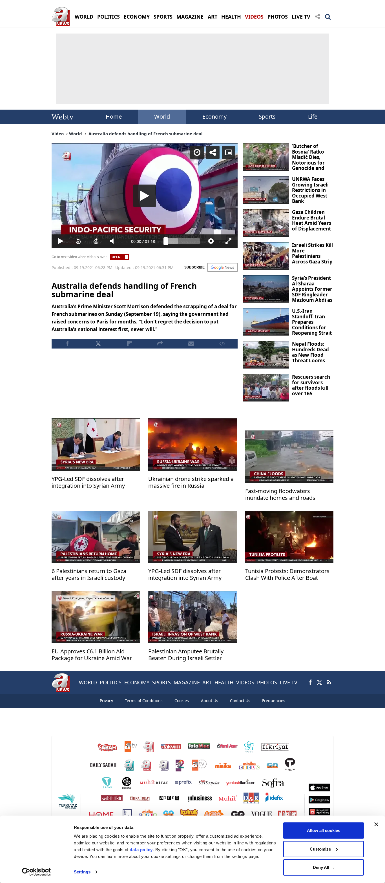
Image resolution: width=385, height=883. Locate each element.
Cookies (181, 700)
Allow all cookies (323, 830)
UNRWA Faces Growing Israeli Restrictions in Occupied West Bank (310, 190)
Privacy (106, 700)
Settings (82, 871)
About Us (209, 700)
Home (114, 116)
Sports (267, 116)
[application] (145, 195)
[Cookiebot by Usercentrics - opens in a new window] (36, 872)
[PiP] (228, 152)
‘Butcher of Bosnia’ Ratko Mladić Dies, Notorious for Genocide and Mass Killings (308, 160)
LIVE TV (301, 16)
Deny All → (324, 867)
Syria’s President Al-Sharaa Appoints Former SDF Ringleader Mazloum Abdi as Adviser (312, 292)
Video (58, 133)
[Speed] (197, 152)
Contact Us (240, 700)
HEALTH (231, 16)
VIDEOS (254, 16)
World (162, 116)
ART (212, 16)
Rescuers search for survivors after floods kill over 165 (311, 385)
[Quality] (211, 241)
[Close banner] (376, 824)
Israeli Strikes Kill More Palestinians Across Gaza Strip (312, 253)
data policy (141, 849)
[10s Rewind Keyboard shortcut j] (78, 241)
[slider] (182, 241)
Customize (320, 848)
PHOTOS (277, 16)
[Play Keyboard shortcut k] (60, 241)
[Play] (144, 196)
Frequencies (273, 700)
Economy (214, 116)
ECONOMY (137, 16)
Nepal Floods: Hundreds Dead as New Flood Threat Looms (310, 352)
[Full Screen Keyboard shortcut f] (229, 241)
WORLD (84, 16)
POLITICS (108, 16)
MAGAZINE (189, 16)
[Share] (213, 152)
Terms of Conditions (144, 700)
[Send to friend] (191, 344)
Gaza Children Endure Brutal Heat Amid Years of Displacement (311, 220)
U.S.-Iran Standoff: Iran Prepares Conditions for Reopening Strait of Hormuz (312, 325)
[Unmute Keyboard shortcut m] (114, 241)
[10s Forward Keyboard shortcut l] (96, 241)
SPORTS (163, 16)
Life (312, 116)
